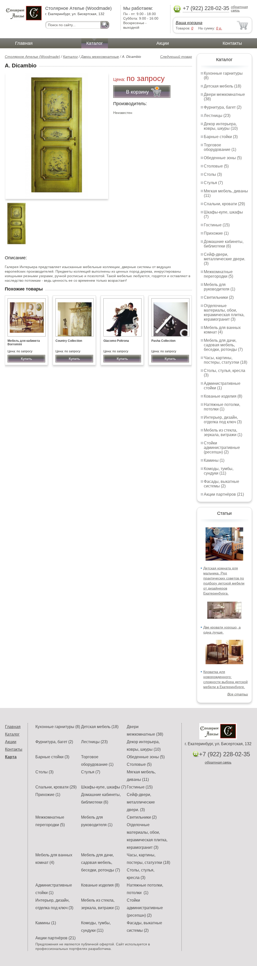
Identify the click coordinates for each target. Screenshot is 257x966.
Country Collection (68, 341)
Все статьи (237, 694)
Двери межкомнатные (100, 57)
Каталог (94, 43)
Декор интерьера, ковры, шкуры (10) (221, 126)
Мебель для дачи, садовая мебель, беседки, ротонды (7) (223, 345)
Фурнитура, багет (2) (222, 107)
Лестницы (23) (217, 115)
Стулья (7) (213, 183)
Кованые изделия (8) (223, 396)
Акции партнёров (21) (224, 494)
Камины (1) (214, 460)
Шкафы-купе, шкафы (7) (103, 787)
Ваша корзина (189, 23)
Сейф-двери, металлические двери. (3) (224, 259)
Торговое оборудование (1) (220, 147)
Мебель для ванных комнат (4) (222, 329)
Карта (11, 757)
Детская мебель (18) (222, 86)
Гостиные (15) (217, 225)
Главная (24, 43)
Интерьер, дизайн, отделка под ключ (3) (223, 419)
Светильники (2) (219, 297)
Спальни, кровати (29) (224, 204)
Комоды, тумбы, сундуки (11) (218, 471)
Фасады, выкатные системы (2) (221, 483)
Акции (162, 43)
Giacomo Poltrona (116, 341)
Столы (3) (213, 174)
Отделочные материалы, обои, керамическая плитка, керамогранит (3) (224, 312)
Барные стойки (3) (221, 137)
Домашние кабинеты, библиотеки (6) (223, 243)
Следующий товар (176, 57)
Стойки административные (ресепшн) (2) (222, 447)
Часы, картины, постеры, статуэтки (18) (225, 360)
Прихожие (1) (216, 233)
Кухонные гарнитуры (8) (57, 727)
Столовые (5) (216, 166)
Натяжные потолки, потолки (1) (222, 406)
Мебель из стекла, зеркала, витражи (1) (223, 432)
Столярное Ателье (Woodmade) (32, 57)
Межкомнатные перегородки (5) (218, 274)
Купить (26, 359)
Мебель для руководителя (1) (219, 286)
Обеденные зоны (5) (223, 158)
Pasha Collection (163, 341)
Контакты (232, 43)
